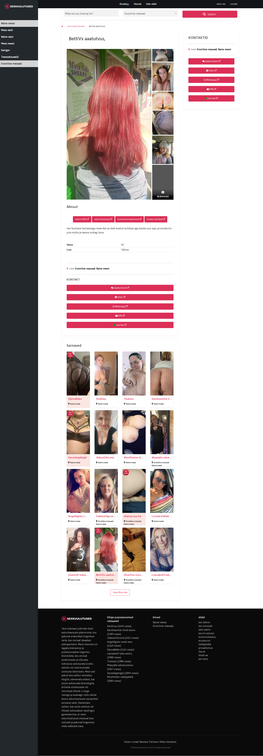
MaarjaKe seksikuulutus (165, 457)
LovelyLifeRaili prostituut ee (169, 516)
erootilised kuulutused (128, 219)
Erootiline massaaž (85, 268)
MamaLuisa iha (132, 516)
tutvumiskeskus (207, 637)
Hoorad (137, 4)
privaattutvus (205, 648)
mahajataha (204, 644)
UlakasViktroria (105, 457)
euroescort (204, 640)
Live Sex (120, 325)
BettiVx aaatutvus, (107, 575)
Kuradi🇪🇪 (124, 4)
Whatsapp (120, 306)
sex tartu (203, 659)
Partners (153, 741)
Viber (120, 297)
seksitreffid (81, 219)
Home (127, 741)
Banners (144, 741)
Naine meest (102, 268)
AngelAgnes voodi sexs (82, 516)
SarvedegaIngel (77, 457)
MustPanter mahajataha (138, 457)
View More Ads (120, 592)
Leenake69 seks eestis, (165, 575)
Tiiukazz (129, 399)
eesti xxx (221, 4)
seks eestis (204, 629)
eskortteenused (102, 219)
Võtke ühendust (167, 741)
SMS (120, 316)
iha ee (201, 651)
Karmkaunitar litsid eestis (167, 399)
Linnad (233, 4)
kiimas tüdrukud (155, 219)
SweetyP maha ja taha (81, 575)
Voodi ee (203, 655)
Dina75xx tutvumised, (137, 575)
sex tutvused (205, 626)
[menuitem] (221, 4)
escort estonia (206, 633)
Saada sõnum (120, 288)
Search (211, 14)
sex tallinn (204, 622)
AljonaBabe (75, 399)
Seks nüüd (151, 4)
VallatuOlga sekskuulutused (112, 516)
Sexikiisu (101, 399)
